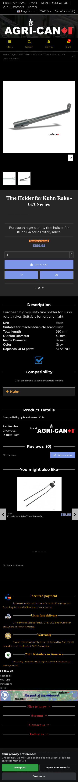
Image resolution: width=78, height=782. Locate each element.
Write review (64, 455)
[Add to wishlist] (21, 275)
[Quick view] (43, 509)
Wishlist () (67, 11)
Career (32, 7)
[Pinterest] (43, 288)
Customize (39, 776)
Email (33, 3)
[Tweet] (39, 288)
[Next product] (74, 56)
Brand (33, 428)
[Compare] (39, 509)
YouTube (5, 679)
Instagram (6, 683)
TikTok (3, 687)
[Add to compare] (56, 275)
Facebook (5, 675)
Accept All (20, 767)
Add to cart (41, 264)
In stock (7, 434)
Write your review (18, 214)
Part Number (10, 426)
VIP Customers (14, 7)
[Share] (35, 288)
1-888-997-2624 (14, 3)
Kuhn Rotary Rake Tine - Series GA (25, 516)
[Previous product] (73, 56)
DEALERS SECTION (55, 3)
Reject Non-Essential (57, 767)
